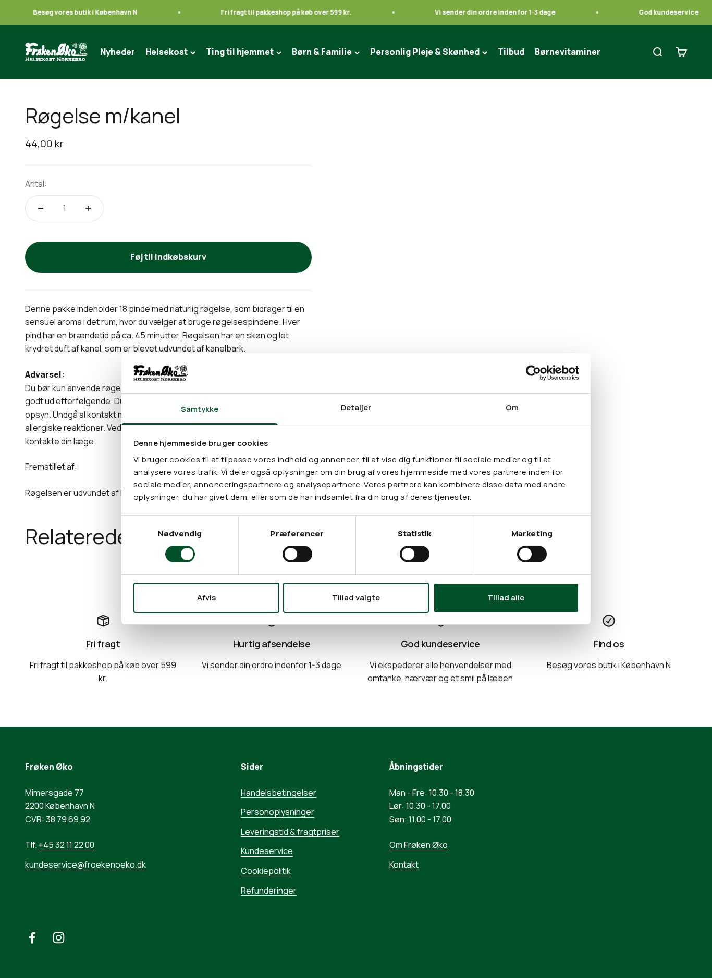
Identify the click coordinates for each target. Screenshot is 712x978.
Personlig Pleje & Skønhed (425, 52)
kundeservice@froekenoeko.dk (85, 864)
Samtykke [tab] (200, 409)
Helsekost (166, 52)
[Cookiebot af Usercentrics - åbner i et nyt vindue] (533, 373)
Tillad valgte (356, 597)
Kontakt (404, 864)
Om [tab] (512, 407)
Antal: (36, 184)
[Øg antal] (88, 208)
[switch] (297, 554)
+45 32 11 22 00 (66, 844)
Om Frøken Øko (418, 844)
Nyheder (117, 52)
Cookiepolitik (266, 870)
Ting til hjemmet (240, 52)
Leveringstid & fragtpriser (290, 831)
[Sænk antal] (41, 208)
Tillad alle (505, 597)
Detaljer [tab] (356, 407)
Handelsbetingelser (278, 792)
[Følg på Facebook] (32, 938)
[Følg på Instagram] (59, 938)
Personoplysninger (277, 812)
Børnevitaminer (567, 52)
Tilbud (511, 52)
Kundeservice (267, 851)
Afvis (206, 597)
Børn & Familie (322, 52)
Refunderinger (269, 890)
